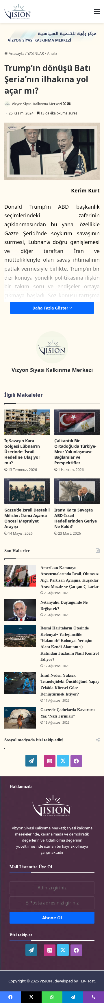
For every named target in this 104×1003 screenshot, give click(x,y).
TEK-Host (87, 981)
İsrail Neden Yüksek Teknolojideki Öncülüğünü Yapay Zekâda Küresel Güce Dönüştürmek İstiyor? (69, 685)
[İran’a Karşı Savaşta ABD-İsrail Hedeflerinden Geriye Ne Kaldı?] (77, 491)
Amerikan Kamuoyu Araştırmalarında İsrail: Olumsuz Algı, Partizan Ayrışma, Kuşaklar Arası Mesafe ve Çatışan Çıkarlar (69, 577)
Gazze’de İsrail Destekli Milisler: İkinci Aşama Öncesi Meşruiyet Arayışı (27, 518)
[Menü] (97, 13)
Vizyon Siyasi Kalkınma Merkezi (37, 103)
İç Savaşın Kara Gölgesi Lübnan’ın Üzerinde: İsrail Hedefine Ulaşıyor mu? (22, 451)
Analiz (52, 53)
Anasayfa (16, 53)
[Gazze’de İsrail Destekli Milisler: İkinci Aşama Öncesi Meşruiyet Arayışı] (27, 491)
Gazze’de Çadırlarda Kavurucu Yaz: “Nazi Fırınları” (67, 713)
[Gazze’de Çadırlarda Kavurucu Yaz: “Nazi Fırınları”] (20, 718)
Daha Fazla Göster (50, 308)
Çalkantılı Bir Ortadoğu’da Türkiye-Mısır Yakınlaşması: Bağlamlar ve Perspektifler (75, 451)
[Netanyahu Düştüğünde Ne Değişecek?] (20, 610)
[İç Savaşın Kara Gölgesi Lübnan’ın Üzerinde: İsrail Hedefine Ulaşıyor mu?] (27, 422)
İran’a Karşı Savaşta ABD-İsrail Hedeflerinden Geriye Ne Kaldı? (75, 518)
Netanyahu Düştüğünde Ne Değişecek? (64, 605)
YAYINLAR (35, 53)
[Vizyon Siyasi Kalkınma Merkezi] (20, 11)
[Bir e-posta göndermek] (68, 103)
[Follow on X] (65, 103)
